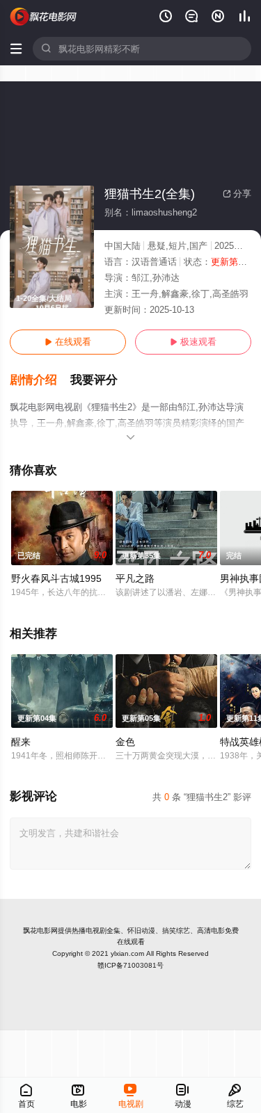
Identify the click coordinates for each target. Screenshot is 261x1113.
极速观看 (193, 341)
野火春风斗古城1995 (56, 578)
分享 (237, 193)
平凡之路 (135, 578)
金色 (125, 741)
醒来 (21, 741)
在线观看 (68, 341)
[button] (40, 380)
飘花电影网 (40, 930)
